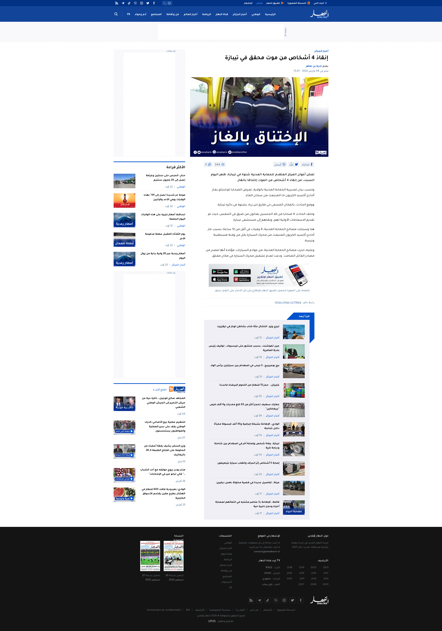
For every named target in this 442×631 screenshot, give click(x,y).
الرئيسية (270, 14)
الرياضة (206, 14)
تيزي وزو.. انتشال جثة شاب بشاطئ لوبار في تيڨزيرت (248, 326)
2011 (302, 579)
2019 (301, 567)
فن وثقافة (172, 14)
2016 (313, 573)
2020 (313, 567)
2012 (313, 579)
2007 (301, 584)
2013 (325, 579)
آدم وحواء (140, 14)
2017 (325, 573)
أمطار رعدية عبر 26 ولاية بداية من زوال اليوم (163, 256)
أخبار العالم (190, 14)
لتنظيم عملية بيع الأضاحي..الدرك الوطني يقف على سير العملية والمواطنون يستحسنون (165, 427)
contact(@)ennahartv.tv (267, 552)
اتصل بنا (240, 610)
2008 (313, 584)
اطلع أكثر (161, 390)
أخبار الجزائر (240, 14)
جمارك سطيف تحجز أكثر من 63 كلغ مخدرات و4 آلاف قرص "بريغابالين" (244, 407)
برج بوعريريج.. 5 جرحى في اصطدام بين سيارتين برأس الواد (244, 365)
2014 (289, 573)
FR (128, 14)
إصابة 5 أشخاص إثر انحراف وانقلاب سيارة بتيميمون (248, 463)
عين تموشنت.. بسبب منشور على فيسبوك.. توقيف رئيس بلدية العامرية (244, 348)
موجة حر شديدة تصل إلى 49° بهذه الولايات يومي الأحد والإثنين (164, 197)
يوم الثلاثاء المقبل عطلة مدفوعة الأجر (165, 236)
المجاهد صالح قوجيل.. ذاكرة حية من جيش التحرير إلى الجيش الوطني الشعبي (163, 403)
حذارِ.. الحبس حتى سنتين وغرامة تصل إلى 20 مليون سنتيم (165, 178)
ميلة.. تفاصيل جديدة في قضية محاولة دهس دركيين (247, 482)
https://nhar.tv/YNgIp (288, 303)
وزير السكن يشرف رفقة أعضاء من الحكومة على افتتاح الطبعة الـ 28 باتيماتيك (164, 450)
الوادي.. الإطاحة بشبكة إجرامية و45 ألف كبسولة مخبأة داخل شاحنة (246, 426)
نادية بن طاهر (314, 66)
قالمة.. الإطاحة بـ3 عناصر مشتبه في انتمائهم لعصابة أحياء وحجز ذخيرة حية (247, 504)
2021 (325, 567)
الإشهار (267, 610)
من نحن (254, 610)
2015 (301, 573)
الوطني (256, 14)
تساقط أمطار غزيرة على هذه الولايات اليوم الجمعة (163, 217)
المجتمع (156, 14)
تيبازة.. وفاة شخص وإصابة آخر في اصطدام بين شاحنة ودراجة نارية (246, 446)
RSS (188, 610)
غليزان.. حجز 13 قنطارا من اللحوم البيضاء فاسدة (249, 385)
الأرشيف (199, 610)
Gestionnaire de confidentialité (164, 610)
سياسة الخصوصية (220, 610)
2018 (289, 567)
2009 (325, 584)
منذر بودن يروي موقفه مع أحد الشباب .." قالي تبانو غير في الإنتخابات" (162, 472)
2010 (289, 579)
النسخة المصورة (286, 610)
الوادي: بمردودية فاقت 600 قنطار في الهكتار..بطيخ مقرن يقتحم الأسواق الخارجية (163, 494)
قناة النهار (222, 14)
